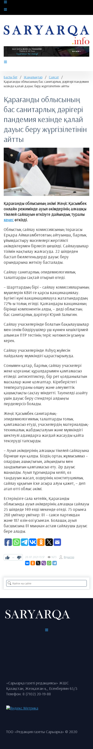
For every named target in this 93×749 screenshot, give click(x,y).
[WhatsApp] (49, 563)
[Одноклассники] (33, 563)
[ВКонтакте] (27, 563)
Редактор (69, 557)
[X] (38, 563)
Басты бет (10, 77)
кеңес (9, 219)
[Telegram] (54, 563)
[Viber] (43, 563)
